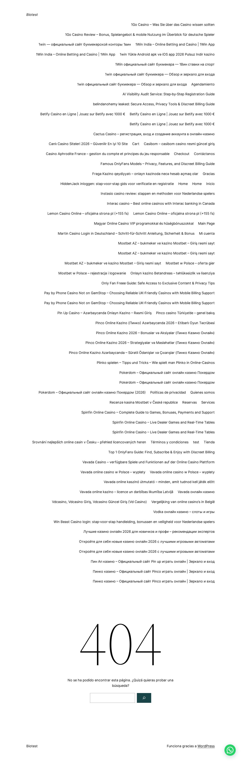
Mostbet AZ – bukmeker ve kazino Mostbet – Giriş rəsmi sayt (166, 243)
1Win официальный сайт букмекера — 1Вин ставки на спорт (165, 64)
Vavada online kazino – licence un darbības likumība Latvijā (126, 492)
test (196, 442)
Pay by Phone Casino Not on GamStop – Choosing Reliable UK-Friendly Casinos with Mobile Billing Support (129, 293)
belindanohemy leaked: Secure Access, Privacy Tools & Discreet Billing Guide (154, 104)
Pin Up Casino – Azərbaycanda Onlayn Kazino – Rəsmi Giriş (104, 313)
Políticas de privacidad (168, 392)
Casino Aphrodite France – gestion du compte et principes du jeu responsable (107, 154)
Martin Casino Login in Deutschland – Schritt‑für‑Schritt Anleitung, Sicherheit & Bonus (126, 233)
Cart (135, 144)
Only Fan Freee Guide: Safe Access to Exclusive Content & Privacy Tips (158, 283)
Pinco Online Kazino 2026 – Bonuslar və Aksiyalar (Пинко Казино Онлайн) (155, 333)
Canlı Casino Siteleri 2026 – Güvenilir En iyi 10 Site (88, 144)
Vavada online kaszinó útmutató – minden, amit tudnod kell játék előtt (159, 482)
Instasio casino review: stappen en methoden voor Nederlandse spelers (158, 193)
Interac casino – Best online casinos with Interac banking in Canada (161, 203)
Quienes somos (202, 392)
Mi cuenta (207, 233)
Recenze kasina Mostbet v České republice (144, 402)
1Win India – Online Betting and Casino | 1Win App (175, 44)
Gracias (209, 174)
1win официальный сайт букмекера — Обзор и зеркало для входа (160, 74)
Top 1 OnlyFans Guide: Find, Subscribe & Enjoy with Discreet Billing (161, 452)
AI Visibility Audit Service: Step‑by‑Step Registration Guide (169, 94)
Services (208, 402)
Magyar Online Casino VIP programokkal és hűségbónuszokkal (144, 223)
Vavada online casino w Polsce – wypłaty (113, 472)
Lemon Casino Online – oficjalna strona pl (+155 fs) (88, 213)
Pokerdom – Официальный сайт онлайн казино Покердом (167, 373)
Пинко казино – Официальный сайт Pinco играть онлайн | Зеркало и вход (154, 571)
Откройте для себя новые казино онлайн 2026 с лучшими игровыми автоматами (147, 541)
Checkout (181, 154)
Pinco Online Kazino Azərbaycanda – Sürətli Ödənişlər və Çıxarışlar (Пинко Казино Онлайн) (142, 353)
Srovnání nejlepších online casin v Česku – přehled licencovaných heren (89, 442)
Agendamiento (203, 84)
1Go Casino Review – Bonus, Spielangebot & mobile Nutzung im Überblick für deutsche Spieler (140, 35)
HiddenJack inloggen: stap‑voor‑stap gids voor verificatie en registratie (117, 184)
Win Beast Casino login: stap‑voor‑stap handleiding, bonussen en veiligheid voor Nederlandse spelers (134, 522)
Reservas (189, 402)
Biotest (32, 15)
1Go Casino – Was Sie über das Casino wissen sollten (173, 25)
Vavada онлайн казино (196, 492)
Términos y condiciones (169, 442)
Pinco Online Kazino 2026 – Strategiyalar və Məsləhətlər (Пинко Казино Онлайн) (150, 343)
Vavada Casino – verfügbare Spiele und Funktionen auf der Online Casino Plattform (148, 462)
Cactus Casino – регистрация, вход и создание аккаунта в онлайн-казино (154, 134)
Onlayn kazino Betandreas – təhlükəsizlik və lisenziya (172, 273)
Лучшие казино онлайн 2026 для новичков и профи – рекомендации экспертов (149, 532)
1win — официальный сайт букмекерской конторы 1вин (85, 44)
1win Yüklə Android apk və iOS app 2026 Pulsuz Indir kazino (167, 54)
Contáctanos (204, 154)
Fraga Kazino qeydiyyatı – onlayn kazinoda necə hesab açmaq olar (145, 174)
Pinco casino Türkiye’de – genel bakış (185, 313)
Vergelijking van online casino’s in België (183, 502)
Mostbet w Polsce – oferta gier (190, 263)
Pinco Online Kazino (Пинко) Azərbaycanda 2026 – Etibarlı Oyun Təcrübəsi (155, 323)
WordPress (206, 746)
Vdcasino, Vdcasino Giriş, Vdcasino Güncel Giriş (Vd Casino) (99, 502)
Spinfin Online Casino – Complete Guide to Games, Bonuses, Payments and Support (148, 412)
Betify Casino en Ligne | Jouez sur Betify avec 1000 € (82, 114)
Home (183, 184)
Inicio (210, 184)
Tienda (209, 442)
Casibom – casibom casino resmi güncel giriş (179, 144)
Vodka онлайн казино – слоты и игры (184, 512)
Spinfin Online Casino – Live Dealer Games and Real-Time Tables (163, 422)
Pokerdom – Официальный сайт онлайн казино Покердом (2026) (92, 392)
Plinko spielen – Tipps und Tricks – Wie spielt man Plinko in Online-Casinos (156, 363)
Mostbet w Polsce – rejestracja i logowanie (92, 273)
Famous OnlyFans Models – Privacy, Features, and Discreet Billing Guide (158, 164)
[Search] (144, 698)
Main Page (206, 223)
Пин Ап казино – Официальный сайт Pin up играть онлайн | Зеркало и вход (153, 561)
